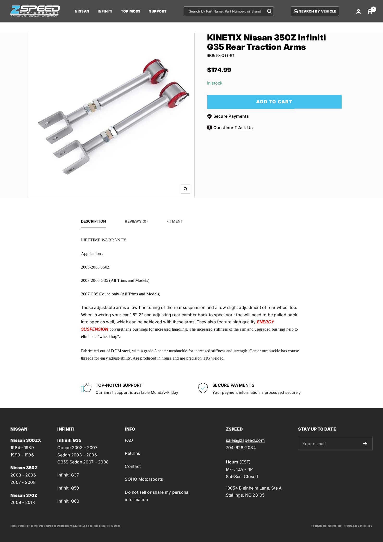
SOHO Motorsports (144, 479)
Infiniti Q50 (68, 488)
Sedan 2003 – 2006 (77, 454)
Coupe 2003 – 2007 (77, 447)
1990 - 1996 (22, 454)
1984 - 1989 (22, 447)
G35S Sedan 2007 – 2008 (83, 461)
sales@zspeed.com (245, 440)
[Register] (365, 443)
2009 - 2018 (22, 502)
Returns (132, 453)
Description (93, 221)
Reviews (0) (136, 221)
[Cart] (370, 11)
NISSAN (82, 11)
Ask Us (245, 127)
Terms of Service (326, 526)
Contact (133, 466)
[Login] (358, 11)
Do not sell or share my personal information (157, 496)
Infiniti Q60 (68, 501)
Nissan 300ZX (25, 440)
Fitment (174, 221)
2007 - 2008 (23, 482)
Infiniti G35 (69, 440)
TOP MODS (131, 11)
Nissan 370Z (23, 495)
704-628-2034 (241, 447)
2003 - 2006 (23, 475)
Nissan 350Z (24, 467)
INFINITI (105, 11)
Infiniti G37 (68, 475)
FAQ (129, 440)
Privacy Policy (358, 526)
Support (158, 11)
